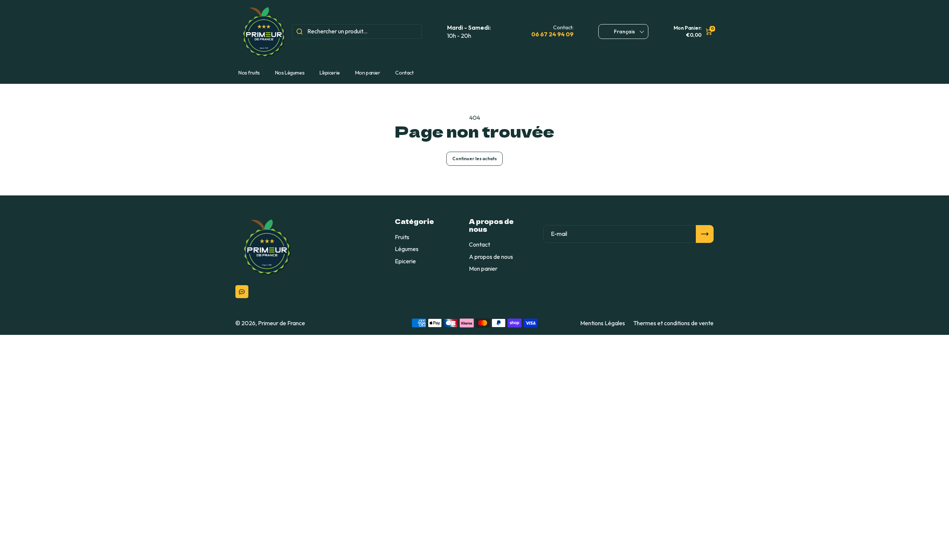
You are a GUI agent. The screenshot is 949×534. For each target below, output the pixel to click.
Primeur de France (281, 323)
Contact (404, 72)
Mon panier (367, 72)
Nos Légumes (289, 72)
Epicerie (405, 261)
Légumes (407, 249)
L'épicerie (330, 72)
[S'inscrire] (705, 234)
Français (624, 31)
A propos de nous (491, 256)
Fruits (402, 237)
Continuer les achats (474, 158)
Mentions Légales (602, 323)
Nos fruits (249, 72)
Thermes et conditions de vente (673, 323)
